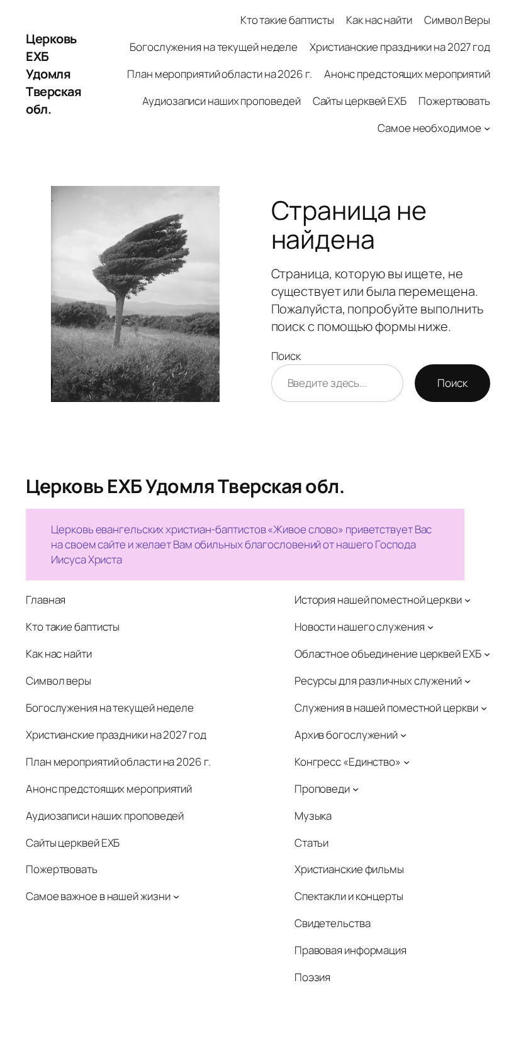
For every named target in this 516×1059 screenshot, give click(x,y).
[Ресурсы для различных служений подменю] (467, 681)
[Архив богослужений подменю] (403, 735)
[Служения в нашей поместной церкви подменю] (484, 708)
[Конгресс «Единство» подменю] (406, 761)
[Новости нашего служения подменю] (430, 627)
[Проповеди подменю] (355, 788)
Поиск (286, 356)
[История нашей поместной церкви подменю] (467, 600)
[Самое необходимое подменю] (487, 128)
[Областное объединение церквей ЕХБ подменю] (487, 654)
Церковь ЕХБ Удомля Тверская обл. (53, 73)
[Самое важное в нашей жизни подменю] (176, 896)
